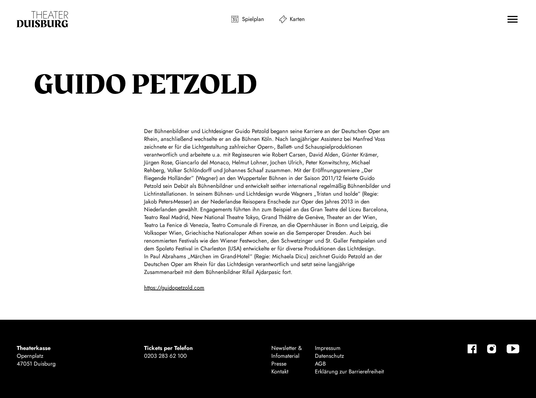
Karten (297, 19)
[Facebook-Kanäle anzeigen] (472, 348)
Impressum (328, 348)
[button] (512, 19)
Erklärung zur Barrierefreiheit (349, 372)
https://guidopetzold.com (174, 288)
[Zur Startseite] (42, 19)
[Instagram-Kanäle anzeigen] (491, 348)
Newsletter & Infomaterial (286, 352)
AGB (320, 364)
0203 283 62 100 (165, 356)
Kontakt (279, 372)
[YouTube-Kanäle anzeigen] (513, 348)
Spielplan (253, 19)
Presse (278, 364)
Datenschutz (329, 356)
